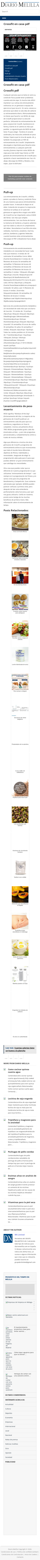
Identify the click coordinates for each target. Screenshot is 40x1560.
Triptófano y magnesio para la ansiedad (22, 1121)
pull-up (7, 71)
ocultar (19, 61)
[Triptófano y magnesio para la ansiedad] (5, 1120)
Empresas (9, 1422)
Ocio (7, 1448)
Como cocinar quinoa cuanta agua (18, 1070)
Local (7, 1431)
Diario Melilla (13, 1549)
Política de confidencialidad (27, 1552)
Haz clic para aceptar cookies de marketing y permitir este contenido (20, 177)
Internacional (10, 1426)
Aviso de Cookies (31, 1554)
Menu (4, 18)
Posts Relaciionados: (11, 79)
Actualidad (9, 1404)
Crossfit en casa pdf (11, 66)
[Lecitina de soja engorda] (5, 1098)
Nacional (8, 1435)
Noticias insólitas (11, 1444)
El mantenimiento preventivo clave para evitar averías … (22, 1329)
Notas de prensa (11, 1439)
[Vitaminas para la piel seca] (5, 1202)
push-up (7, 73)
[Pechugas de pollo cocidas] (5, 1152)
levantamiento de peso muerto (15, 76)
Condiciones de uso (8, 1552)
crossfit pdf (8, 68)
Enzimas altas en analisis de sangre (22, 1177)
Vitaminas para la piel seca (21, 1202)
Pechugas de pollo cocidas (21, 1151)
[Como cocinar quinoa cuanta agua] (5, 1069)
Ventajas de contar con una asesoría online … (22, 1375)
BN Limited (20, 1234)
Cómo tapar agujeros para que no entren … (24, 1353)
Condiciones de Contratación (12, 1554)
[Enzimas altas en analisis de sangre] (5, 1176)
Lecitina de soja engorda (20, 1098)
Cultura (8, 1409)
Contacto (20, 1557)
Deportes (8, 30)
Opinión (8, 1453)
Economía (9, 1418)
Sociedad (8, 1457)
